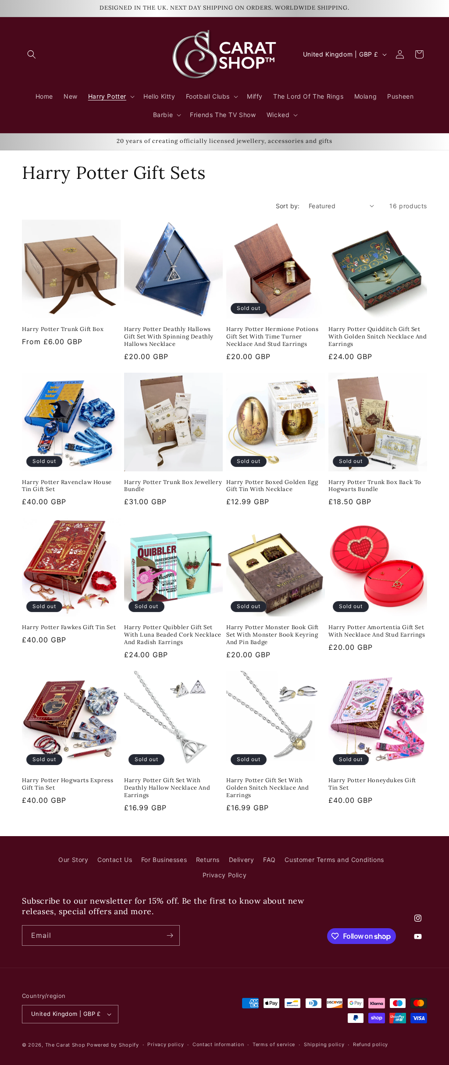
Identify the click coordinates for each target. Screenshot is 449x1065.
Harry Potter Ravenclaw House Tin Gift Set (67, 486)
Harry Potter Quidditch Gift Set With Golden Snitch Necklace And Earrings (377, 337)
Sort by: (288, 206)
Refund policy (370, 1044)
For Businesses (164, 859)
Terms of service (274, 1044)
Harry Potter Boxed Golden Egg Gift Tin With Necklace (272, 486)
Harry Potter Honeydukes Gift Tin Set (372, 784)
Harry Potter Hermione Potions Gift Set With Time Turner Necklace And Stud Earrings (272, 337)
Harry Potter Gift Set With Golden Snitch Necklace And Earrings (267, 788)
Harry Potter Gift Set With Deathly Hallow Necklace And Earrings (167, 788)
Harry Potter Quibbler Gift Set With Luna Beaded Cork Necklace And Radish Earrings (172, 635)
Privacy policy (165, 1044)
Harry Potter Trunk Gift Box (62, 329)
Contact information (218, 1044)
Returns (208, 859)
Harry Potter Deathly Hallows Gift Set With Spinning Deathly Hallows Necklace (169, 337)
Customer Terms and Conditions (334, 859)
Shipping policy (324, 1044)
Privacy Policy (224, 875)
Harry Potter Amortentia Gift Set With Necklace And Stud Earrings (376, 631)
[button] (31, 54)
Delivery (241, 859)
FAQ (269, 859)
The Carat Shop (65, 1045)
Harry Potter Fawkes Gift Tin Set (69, 627)
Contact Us (114, 859)
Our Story (73, 859)
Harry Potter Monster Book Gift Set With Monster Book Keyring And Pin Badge (272, 635)
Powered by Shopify (113, 1045)
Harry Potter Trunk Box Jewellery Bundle (173, 486)
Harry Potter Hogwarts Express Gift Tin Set (67, 784)
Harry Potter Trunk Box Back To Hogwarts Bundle (374, 486)
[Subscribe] (169, 935)
